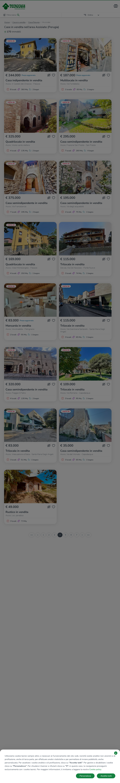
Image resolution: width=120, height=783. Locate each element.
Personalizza (85, 775)
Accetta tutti (106, 775)
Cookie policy (95, 769)
